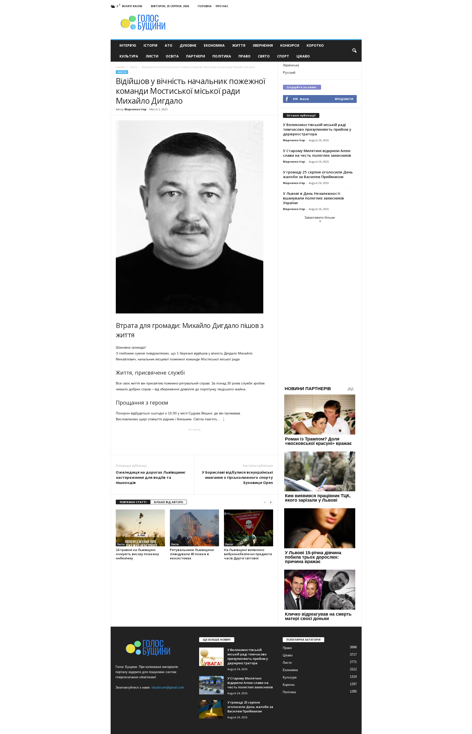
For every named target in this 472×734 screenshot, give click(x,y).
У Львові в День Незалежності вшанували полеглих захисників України (313, 198)
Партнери (195, 56)
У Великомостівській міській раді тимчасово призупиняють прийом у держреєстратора (317, 129)
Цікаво (303, 56)
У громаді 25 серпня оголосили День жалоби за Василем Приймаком (318, 174)
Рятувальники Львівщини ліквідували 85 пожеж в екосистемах (192, 554)
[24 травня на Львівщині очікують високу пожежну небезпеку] (140, 527)
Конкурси (289, 45)
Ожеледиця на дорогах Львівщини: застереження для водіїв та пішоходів (151, 477)
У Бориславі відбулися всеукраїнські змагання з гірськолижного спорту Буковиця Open (237, 477)
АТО (168, 45)
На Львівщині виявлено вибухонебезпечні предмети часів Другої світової (248, 554)
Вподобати (344, 99)
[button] (354, 50)
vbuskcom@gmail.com (167, 687)
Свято (264, 56)
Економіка (214, 45)
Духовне (188, 45)
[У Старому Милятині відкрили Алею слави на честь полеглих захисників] (211, 685)
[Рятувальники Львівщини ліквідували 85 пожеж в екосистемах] (194, 527)
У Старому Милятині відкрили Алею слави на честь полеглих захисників (317, 153)
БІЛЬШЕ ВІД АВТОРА (168, 502)
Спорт (283, 56)
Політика (221, 56)
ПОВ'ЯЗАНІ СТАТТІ (133, 502)
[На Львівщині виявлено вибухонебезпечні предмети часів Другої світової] (248, 527)
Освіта (172, 56)
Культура (128, 56)
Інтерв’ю (127, 45)
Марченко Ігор (135, 109)
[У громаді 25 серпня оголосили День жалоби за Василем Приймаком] (211, 709)
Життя (238, 45)
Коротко (315, 45)
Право (244, 56)
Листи (152, 56)
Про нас (222, 6)
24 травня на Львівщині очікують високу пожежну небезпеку (137, 554)
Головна (205, 6)
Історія (150, 45)
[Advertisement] (194, 441)
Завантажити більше (319, 217)
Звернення (263, 45)
